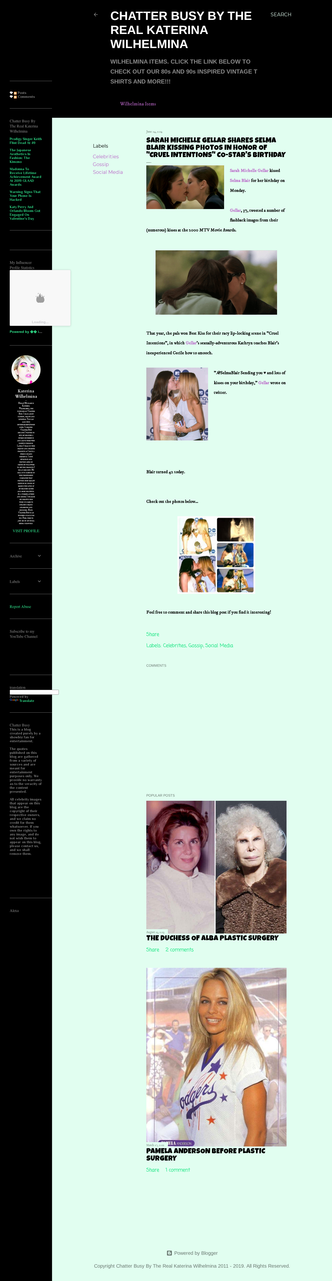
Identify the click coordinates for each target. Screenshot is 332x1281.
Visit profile (26, 530)
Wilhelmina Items (138, 104)
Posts (21, 93)
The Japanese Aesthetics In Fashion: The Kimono (20, 156)
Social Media (108, 172)
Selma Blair (240, 180)
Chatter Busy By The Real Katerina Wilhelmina (181, 30)
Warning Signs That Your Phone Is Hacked (25, 196)
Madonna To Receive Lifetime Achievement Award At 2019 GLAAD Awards (25, 176)
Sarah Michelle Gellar (249, 170)
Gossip (101, 164)
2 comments (180, 950)
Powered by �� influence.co (34, 332)
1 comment (178, 1170)
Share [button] (100, 133)
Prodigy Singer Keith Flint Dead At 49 (26, 141)
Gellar (235, 210)
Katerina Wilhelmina (26, 393)
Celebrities (106, 157)
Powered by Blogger (196, 1253)
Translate (26, 701)
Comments (26, 97)
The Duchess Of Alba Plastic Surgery (212, 939)
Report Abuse (20, 606)
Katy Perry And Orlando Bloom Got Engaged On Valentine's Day (25, 212)
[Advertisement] (46, 40)
